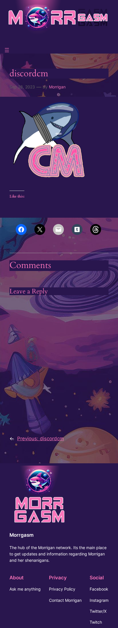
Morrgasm (21, 535)
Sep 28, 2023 (22, 86)
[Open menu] (6, 50)
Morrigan (57, 86)
